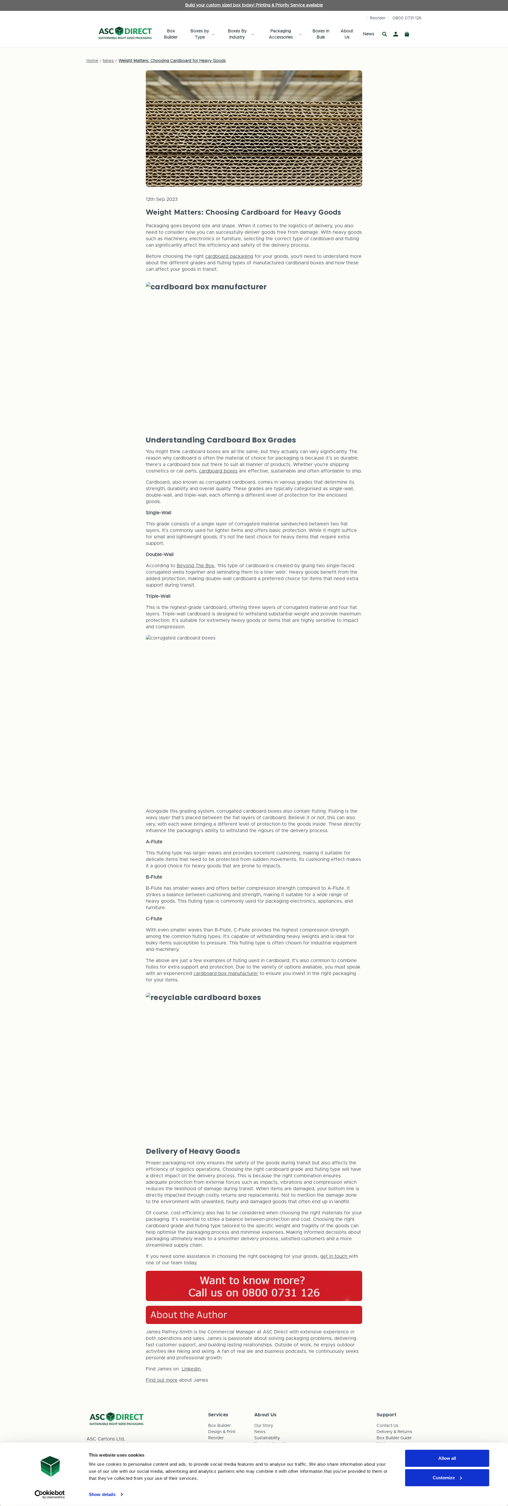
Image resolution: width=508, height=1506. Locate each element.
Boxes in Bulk (321, 34)
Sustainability (267, 1438)
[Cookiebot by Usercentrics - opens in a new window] (50, 1494)
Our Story (263, 1426)
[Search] (384, 34)
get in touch (334, 1256)
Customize (444, 1477)
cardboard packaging (229, 256)
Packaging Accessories (281, 34)
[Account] (395, 34)
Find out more (162, 1380)
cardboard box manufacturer (225, 973)
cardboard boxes (218, 471)
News (368, 34)
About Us (347, 34)
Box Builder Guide (394, 1438)
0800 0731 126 (407, 18)
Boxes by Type (199, 34)
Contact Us (387, 1426)
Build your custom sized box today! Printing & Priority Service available (254, 5)
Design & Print (221, 1432)
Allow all (447, 1458)
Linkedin (192, 1369)
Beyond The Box (195, 565)
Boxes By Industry (237, 34)
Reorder (377, 18)
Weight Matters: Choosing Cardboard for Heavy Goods (243, 212)
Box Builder (171, 34)
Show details (102, 1494)
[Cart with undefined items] (406, 34)
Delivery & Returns (394, 1432)
